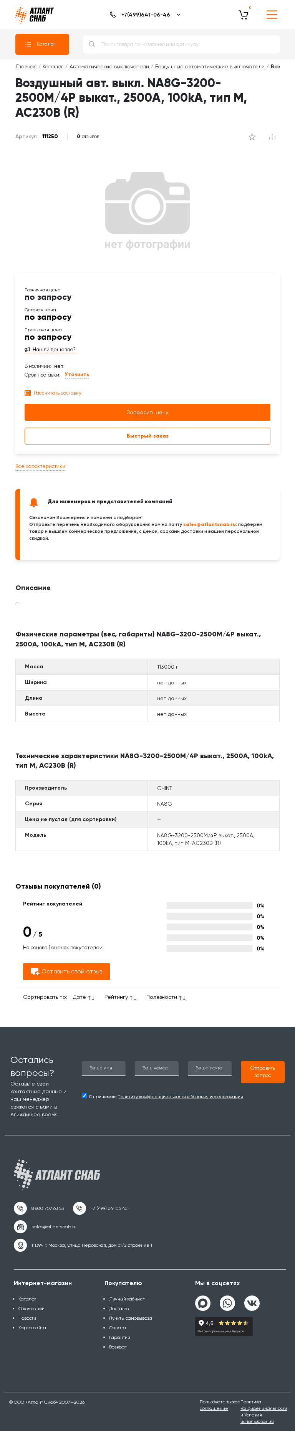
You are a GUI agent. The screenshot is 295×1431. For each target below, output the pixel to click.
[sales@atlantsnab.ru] (45, 1226)
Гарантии (119, 1337)
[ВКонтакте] (252, 1300)
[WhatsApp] (227, 1300)
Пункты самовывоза (130, 1318)
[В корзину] (243, 14)
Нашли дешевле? (54, 349)
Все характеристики (40, 466)
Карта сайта (32, 1327)
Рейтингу (116, 997)
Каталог (46, 44)
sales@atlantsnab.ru (209, 524)
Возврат (118, 1347)
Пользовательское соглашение (220, 1405)
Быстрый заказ (148, 436)
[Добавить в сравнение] (252, 136)
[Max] (202, 1303)
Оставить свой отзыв (71, 971)
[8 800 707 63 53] (39, 1208)
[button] (263, 1072)
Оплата (117, 1327)
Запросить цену (147, 412)
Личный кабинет (127, 1299)
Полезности (161, 997)
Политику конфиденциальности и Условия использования (180, 1096)
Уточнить (77, 374)
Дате (79, 997)
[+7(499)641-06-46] (144, 14)
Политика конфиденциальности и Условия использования (263, 1411)
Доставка (119, 1308)
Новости (27, 1318)
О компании (31, 1308)
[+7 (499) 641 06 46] (100, 1208)
